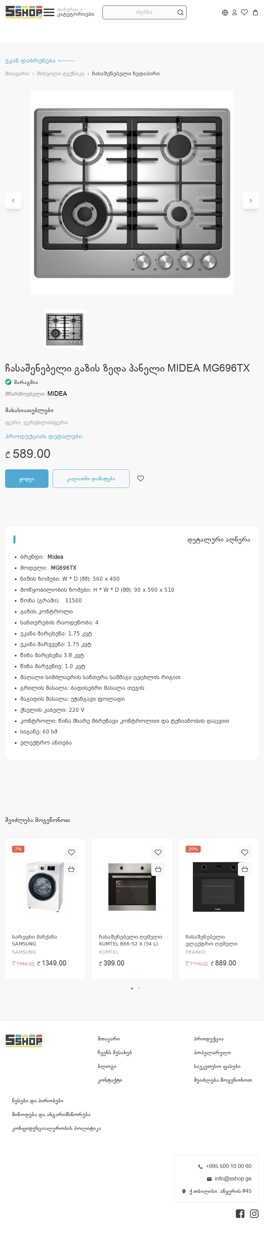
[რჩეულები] (244, 12)
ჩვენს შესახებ (115, 1052)
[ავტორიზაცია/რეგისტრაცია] (234, 12)
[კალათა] (255, 13)
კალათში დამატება (91, 478)
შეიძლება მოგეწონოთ (223, 1080)
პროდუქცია (209, 1038)
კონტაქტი (110, 1080)
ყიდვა (26, 478)
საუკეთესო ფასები (217, 1066)
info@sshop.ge (233, 1179)
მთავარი (17, 74)
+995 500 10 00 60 (229, 1166)
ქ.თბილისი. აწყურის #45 (220, 1191)
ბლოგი (107, 1066)
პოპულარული (212, 1052)
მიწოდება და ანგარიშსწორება (51, 1114)
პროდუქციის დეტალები (43, 436)
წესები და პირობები (38, 1100)
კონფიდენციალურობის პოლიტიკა (56, 1128)
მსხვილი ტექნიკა (61, 74)
